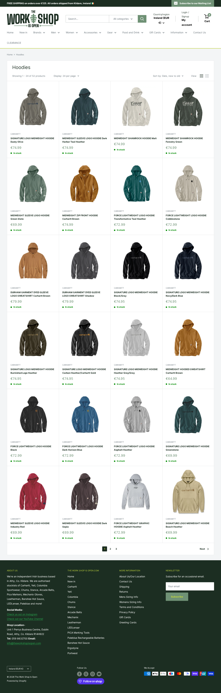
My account (187, 22)
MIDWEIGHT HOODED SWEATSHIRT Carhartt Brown (185, 371)
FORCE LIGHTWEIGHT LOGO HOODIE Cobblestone (186, 217)
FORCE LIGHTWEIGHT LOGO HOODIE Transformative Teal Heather (134, 217)
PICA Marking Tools (78, 632)
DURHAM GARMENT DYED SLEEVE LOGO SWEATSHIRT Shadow (81, 294)
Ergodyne (73, 648)
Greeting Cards (127, 622)
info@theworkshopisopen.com (24, 643)
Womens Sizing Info (130, 602)
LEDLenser (74, 627)
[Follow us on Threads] (86, 674)
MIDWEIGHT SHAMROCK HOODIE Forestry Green (184, 140)
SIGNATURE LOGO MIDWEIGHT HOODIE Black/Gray (136, 294)
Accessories (90, 32)
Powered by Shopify (16, 681)
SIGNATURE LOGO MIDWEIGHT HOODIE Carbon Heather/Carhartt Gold (84, 371)
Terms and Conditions (131, 607)
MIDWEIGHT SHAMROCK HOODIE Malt (135, 138)
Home (10, 32)
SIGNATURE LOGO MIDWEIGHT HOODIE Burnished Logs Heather (32, 371)
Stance (71, 607)
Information (177, 32)
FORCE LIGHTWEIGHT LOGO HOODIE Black (31, 448)
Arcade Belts (75, 612)
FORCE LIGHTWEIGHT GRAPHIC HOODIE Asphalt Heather (132, 525)
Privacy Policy (127, 612)
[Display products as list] (207, 75)
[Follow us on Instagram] (92, 674)
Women (70, 32)
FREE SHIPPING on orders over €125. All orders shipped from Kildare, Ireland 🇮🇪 (50, 3)
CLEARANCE (14, 42)
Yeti (70, 591)
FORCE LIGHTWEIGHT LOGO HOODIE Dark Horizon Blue (82, 448)
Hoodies (20, 54)
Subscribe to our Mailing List (195, 3)
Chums (71, 602)
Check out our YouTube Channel (25, 618)
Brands (37, 32)
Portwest (73, 653)
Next (202, 548)
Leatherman (74, 622)
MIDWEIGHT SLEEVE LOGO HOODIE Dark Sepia (84, 525)
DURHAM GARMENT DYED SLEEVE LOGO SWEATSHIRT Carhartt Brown (30, 294)
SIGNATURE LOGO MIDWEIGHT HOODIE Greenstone (187, 448)
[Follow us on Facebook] (79, 674)
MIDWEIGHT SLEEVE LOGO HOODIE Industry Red (30, 525)
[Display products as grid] (201, 75)
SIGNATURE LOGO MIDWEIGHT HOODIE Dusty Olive (32, 140)
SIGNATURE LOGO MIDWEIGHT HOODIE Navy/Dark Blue (187, 294)
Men (53, 32)
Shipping (124, 586)
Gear (110, 32)
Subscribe (177, 596)
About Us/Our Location (132, 576)
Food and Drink (131, 32)
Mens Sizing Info (128, 596)
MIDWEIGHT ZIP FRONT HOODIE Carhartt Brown (80, 217)
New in (23, 32)
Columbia (73, 596)
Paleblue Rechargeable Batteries (86, 637)
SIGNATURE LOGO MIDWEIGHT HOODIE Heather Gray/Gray (136, 371)
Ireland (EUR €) (16, 668)
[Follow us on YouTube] (99, 674)
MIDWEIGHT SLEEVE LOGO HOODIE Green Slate (30, 217)
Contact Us (199, 32)
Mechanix (73, 617)
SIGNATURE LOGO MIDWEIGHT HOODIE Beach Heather (187, 525)
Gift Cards (155, 32)
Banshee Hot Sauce (79, 642)
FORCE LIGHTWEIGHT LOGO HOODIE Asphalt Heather (134, 448)
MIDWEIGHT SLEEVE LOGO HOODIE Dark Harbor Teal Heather (84, 140)
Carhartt (16, 134)
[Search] (142, 19)
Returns (123, 591)
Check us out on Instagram (22, 614)
